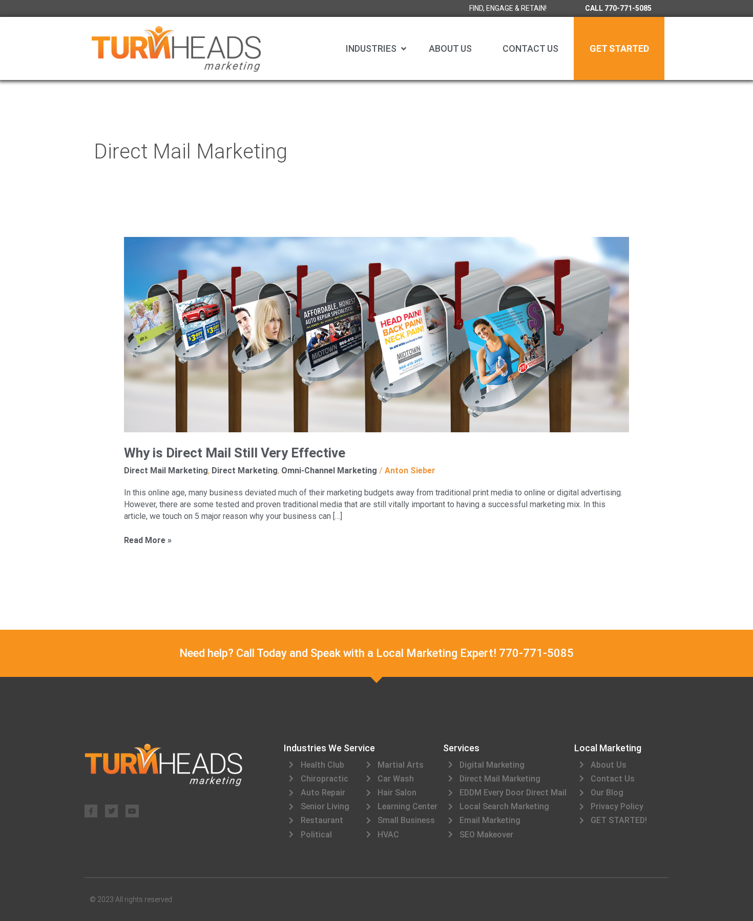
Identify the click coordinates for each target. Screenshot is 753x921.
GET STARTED (619, 48)
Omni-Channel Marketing (329, 470)
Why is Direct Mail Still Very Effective (234, 452)
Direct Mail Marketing (166, 470)
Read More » (148, 539)
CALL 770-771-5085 (618, 8)
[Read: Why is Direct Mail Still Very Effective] (377, 334)
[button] (377, 48)
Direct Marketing (245, 470)
